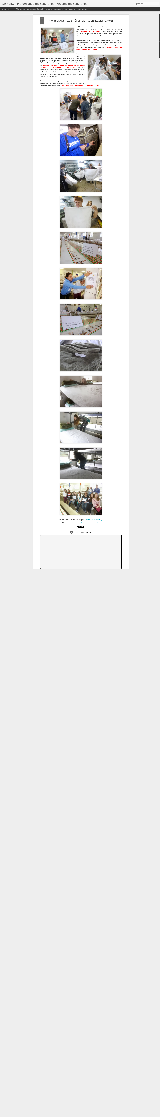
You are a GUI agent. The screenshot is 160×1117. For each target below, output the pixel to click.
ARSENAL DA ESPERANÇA (93, 519)
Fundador (40, 9)
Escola (83, 523)
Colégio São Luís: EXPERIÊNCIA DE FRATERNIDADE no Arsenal (81, 20)
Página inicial (20, 9)
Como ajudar (76, 523)
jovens (89, 523)
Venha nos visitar (75, 9)
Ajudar (84, 9)
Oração (64, 9)
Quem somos (31, 9)
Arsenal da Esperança (53, 9)
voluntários (95, 523)
